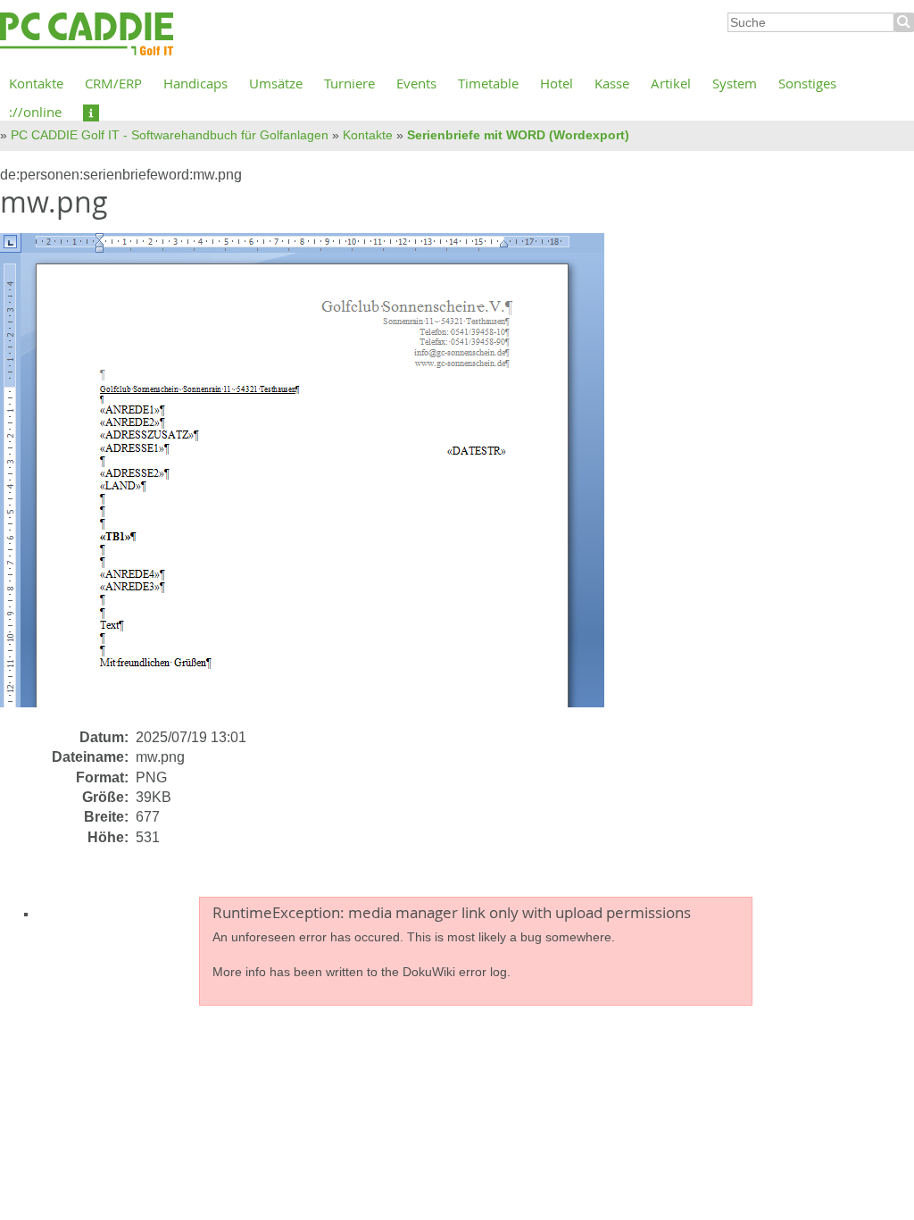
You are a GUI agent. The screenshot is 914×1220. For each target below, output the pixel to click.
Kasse (611, 83)
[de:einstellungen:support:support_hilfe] (91, 112)
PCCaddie (86, 35)
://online (35, 112)
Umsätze (276, 83)
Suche (904, 22)
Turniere (349, 83)
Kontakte (36, 83)
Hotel (556, 83)
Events (416, 83)
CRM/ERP (113, 83)
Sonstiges (807, 83)
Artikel (671, 83)
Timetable (488, 83)
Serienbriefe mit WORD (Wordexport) (518, 135)
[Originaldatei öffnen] (313, 479)
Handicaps (195, 83)
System (734, 83)
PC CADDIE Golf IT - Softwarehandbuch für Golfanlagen (169, 135)
